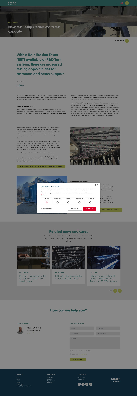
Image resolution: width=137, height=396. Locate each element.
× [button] (97, 184)
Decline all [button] (75, 208)
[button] (46, 209)
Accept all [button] (89, 208)
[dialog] (68, 198)
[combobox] (95, 185)
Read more (44, 195)
